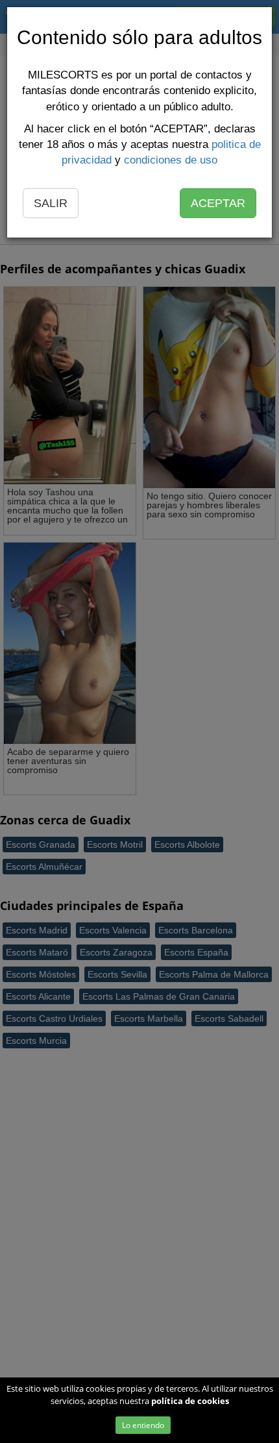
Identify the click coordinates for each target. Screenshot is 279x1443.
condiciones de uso (170, 160)
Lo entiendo (143, 1425)
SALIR (50, 203)
